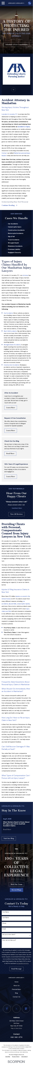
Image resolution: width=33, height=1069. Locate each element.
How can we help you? (9, 940)
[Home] (16, 3)
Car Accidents (8, 313)
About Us (16, 985)
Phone (4, 923)
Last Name (5, 917)
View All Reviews (16, 514)
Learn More (10, 407)
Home (16, 982)
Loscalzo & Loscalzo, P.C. (10, 114)
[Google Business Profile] (26, 1009)
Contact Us (16, 997)
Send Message (16, 969)
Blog (16, 993)
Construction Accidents (11, 365)
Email (4, 929)
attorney (25, 275)
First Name (5, 912)
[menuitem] (7, 1057)
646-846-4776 (16, 1037)
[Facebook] (7, 1009)
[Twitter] (16, 1009)
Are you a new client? (8, 934)
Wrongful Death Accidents (12, 345)
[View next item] (19, 89)
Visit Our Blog (9, 838)
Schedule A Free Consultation (16, 44)
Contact (4, 153)
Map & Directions (16, 1028)
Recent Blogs (16, 890)
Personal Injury (16, 989)
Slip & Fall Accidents (10, 331)
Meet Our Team (16, 884)
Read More (10, 453)
